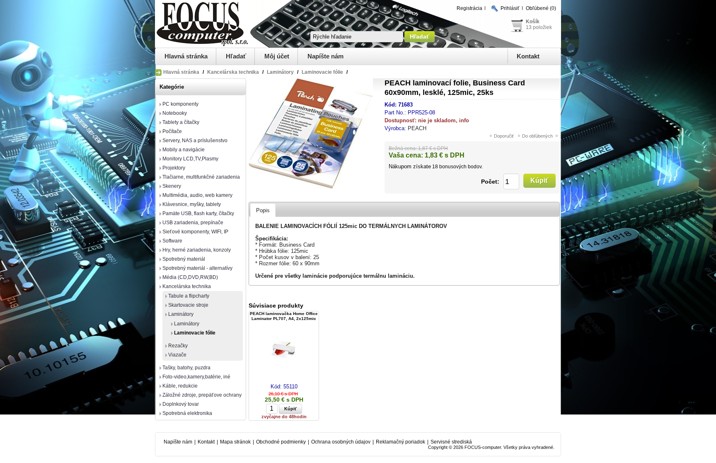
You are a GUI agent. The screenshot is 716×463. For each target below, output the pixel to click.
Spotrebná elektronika (187, 413)
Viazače (177, 355)
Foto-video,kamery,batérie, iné (196, 377)
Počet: (490, 181)
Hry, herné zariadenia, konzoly (196, 250)
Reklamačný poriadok (400, 442)
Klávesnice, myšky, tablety (191, 204)
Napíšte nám (325, 56)
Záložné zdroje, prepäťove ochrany (202, 395)
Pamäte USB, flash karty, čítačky (198, 213)
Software (172, 241)
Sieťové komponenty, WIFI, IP (195, 232)
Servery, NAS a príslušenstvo (194, 140)
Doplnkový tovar (180, 404)
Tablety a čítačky (180, 122)
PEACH (417, 128)
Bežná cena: (403, 148)
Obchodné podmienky (281, 442)
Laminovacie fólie (194, 333)
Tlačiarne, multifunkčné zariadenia (201, 177)
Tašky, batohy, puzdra (186, 368)
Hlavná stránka (186, 56)
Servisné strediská (451, 442)
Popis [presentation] (263, 210)
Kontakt (528, 56)
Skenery (171, 186)
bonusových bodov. (461, 167)
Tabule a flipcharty (188, 296)
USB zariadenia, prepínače (192, 222)
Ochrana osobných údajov (340, 442)
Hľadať (236, 56)
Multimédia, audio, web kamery (197, 195)
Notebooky (174, 113)
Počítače (172, 131)
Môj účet (276, 56)
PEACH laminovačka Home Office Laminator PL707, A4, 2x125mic (284, 316)
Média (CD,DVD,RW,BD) (190, 277)
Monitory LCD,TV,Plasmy (190, 159)
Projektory (173, 168)
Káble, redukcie (180, 386)
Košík (532, 21)
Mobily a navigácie (183, 150)
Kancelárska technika (186, 286)
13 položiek (539, 27)
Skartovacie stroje (188, 305)
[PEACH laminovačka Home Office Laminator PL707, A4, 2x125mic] (284, 349)
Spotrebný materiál (183, 259)
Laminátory (181, 314)
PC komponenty (180, 104)
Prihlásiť (510, 8)
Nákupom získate (410, 166)
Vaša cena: (406, 155)
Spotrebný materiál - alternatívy (197, 268)
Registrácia (469, 8)
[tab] (263, 210)
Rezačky (178, 346)
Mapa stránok (235, 442)
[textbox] (356, 36)
